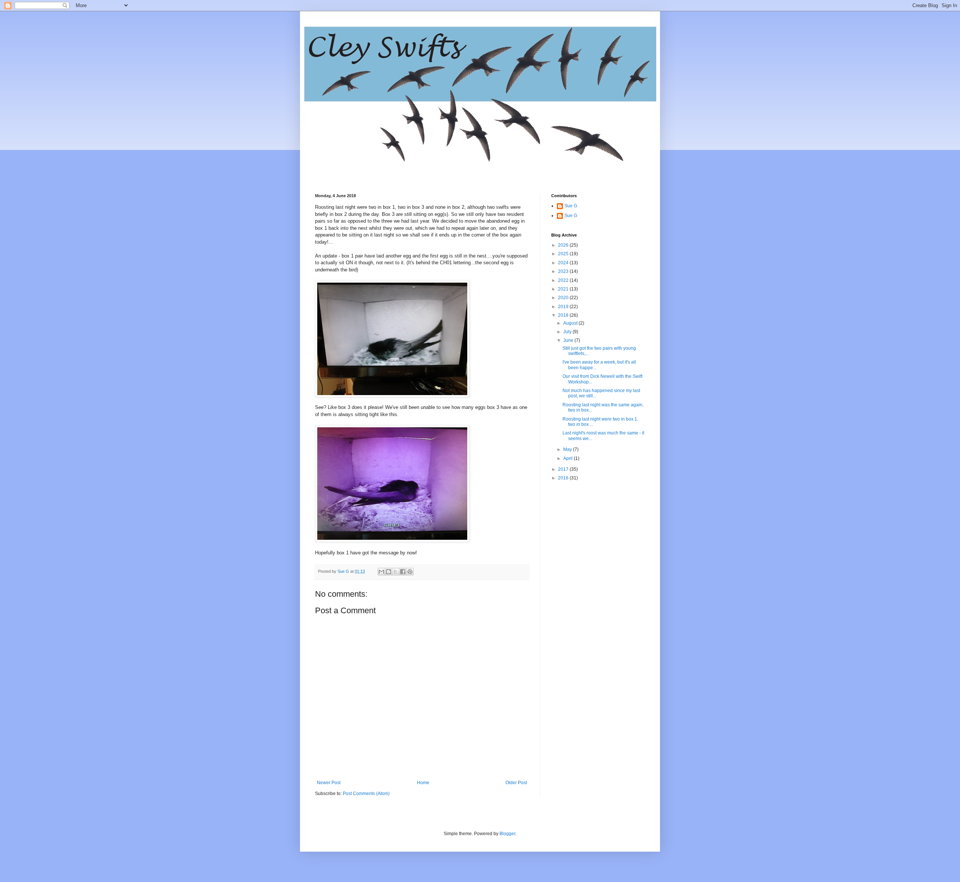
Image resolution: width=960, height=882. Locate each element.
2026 (564, 245)
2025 (564, 253)
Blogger (507, 833)
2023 (564, 271)
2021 (564, 289)
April (568, 458)
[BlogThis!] (388, 571)
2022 (564, 280)
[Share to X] (395, 571)
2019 (564, 306)
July (568, 331)
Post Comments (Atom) (366, 793)
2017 (564, 469)
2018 (564, 315)
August (571, 323)
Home (423, 782)
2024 (564, 262)
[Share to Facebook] (402, 571)
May (568, 449)
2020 (564, 297)
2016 (564, 478)
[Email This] (381, 571)
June (568, 340)
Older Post (516, 782)
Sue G (570, 205)
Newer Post (328, 782)
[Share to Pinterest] (410, 571)
